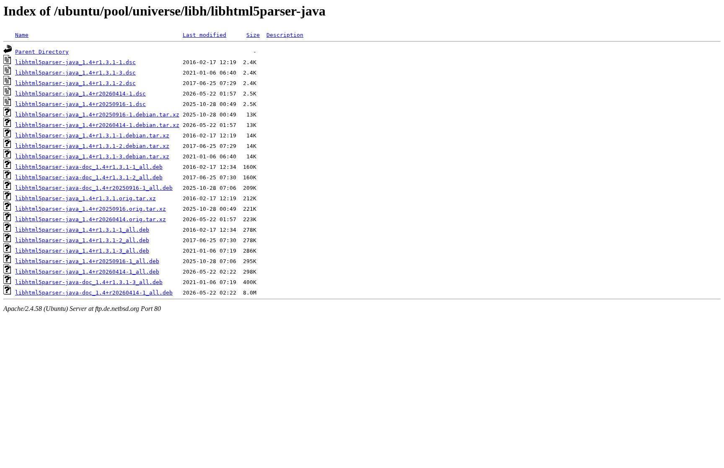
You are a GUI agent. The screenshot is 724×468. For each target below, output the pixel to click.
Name (21, 35)
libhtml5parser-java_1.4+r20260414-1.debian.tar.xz (97, 125)
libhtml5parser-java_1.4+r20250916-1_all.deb (87, 261)
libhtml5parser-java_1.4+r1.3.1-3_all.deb (82, 251)
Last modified (204, 35)
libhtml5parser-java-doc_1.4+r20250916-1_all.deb (94, 188)
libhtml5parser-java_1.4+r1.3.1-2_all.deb (82, 240)
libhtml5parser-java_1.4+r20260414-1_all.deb (87, 272)
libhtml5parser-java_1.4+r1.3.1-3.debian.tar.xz (92, 156)
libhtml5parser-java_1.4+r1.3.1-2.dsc (75, 83)
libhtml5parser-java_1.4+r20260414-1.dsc (80, 93)
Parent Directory (42, 52)
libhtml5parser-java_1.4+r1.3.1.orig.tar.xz (85, 198)
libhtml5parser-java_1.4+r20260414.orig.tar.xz (90, 219)
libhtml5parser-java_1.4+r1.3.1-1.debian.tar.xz (92, 135)
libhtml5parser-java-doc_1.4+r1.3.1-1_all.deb (89, 167)
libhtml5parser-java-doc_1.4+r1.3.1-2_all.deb (89, 177)
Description (284, 35)
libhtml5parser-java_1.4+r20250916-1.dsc (80, 104)
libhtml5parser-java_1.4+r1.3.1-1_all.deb (82, 230)
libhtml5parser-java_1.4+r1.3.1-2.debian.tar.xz (92, 146)
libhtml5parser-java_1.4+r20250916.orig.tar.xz (90, 209)
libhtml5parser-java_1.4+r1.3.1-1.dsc (75, 62)
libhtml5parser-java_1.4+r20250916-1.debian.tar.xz (97, 114)
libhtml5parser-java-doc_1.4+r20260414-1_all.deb (94, 293)
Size (253, 35)
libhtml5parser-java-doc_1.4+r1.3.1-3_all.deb (89, 282)
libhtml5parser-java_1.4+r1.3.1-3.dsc (75, 73)
